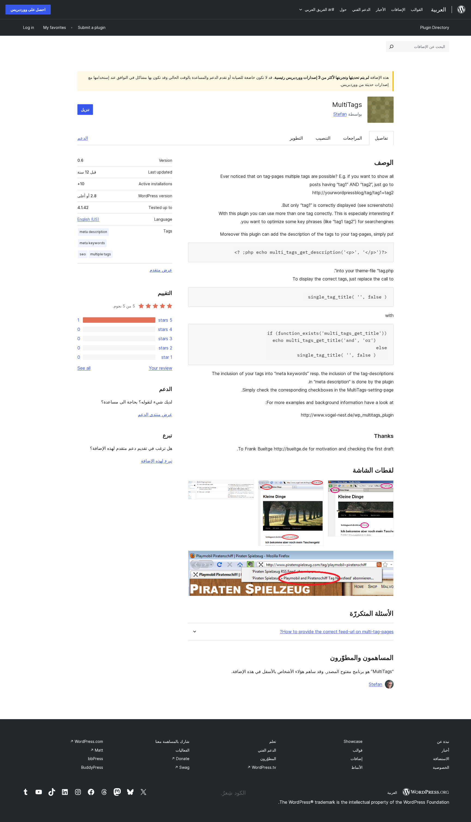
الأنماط (357, 767)
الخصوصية (441, 767)
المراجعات (352, 138)
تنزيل (85, 109)
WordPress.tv (261, 767)
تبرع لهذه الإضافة (156, 461)
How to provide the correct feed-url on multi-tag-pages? (337, 631)
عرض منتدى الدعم (155, 414)
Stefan (340, 114)
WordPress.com (86, 741)
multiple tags (100, 254)
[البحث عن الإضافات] (391, 46)
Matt (96, 750)
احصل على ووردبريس (28, 9)
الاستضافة (441, 758)
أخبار (445, 750)
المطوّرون (268, 758)
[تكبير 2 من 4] (316, 487)
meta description (93, 232)
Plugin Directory (434, 27)
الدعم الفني (267, 750)
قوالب (358, 750)
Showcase (353, 741)
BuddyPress (92, 767)
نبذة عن (443, 741)
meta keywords (92, 243)
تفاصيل (381, 138)
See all (83, 368)
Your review (160, 368)
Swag (182, 767)
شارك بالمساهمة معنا (172, 741)
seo (83, 254)
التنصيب (323, 138)
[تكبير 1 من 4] (386, 487)
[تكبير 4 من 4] (386, 557)
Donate (180, 758)
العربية (392, 792)
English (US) (88, 219)
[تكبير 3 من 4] (246, 487)
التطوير (296, 138)
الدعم (82, 138)
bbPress (95, 758)
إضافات (357, 758)
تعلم (272, 741)
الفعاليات (182, 750)
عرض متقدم (161, 270)
